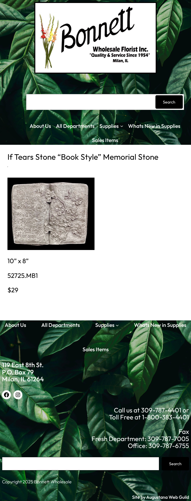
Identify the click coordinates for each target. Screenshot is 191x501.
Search (169, 102)
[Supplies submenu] (121, 126)
